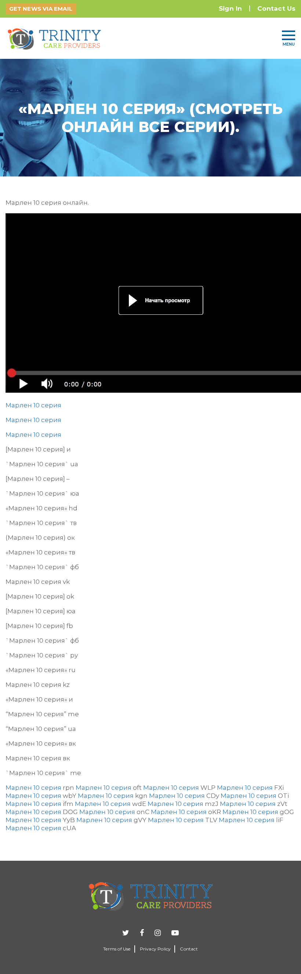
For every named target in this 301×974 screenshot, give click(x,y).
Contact (188, 949)
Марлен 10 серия (33, 405)
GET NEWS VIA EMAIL (40, 8)
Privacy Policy (155, 949)
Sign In (230, 8)
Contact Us (276, 8)
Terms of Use (116, 949)
